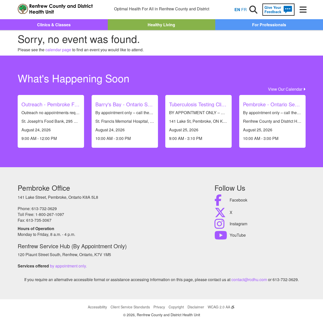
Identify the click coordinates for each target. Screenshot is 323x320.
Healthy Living (161, 25)
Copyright (176, 306)
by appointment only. (68, 266)
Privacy (159, 306)
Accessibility (97, 306)
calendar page (58, 50)
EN (237, 9)
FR (244, 9)
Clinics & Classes (54, 25)
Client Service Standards (130, 306)
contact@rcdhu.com (249, 279)
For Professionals (269, 25)
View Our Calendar (285, 89)
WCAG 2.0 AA (219, 306)
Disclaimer (195, 306)
